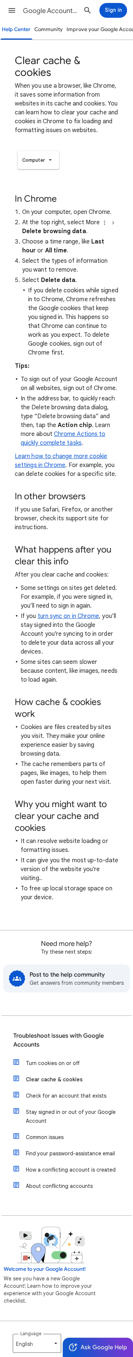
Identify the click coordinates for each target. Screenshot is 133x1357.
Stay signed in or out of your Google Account (71, 1116)
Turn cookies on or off (52, 1063)
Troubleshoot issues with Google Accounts (58, 1040)
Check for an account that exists (66, 1095)
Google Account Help (50, 11)
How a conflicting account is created (71, 1169)
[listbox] (38, 160)
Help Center (16, 29)
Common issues (45, 1137)
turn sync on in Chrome (68, 616)
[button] (12, 10)
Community (48, 29)
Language (30, 1333)
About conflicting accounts (59, 1186)
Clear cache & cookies (54, 1079)
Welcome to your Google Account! (45, 1269)
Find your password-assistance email (70, 1153)
